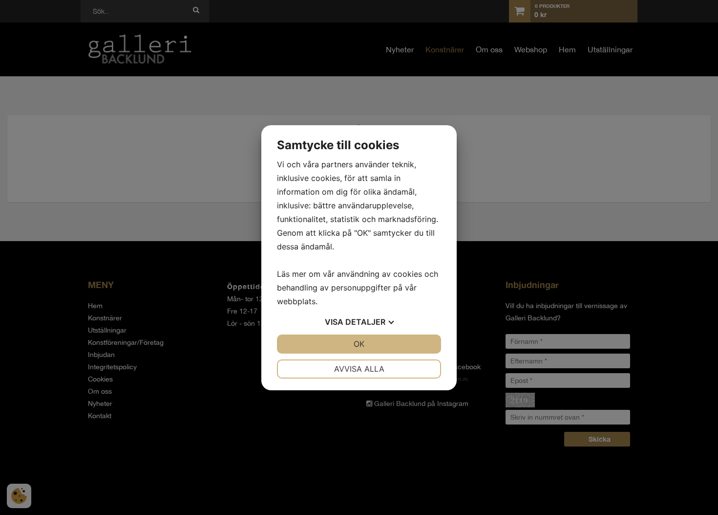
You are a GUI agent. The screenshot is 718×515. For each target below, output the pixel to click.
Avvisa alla (359, 369)
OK (359, 344)
